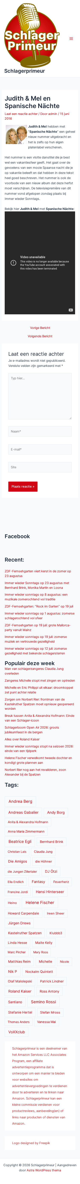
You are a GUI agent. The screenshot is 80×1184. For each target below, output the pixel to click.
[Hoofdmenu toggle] (71, 38)
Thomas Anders (18, 1022)
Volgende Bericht (40, 336)
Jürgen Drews (19, 923)
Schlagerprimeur (24, 71)
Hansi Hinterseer (50, 892)
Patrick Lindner (52, 981)
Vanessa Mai (46, 1022)
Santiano (15, 1002)
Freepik (44, 1143)
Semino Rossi (43, 1001)
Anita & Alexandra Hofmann (28, 822)
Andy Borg (56, 812)
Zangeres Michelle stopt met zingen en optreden (40, 680)
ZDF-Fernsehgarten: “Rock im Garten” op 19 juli (39, 606)
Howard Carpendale (23, 913)
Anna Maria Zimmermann (26, 831)
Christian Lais (17, 851)
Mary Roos (40, 952)
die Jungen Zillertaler (22, 871)
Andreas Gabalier (23, 812)
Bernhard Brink (51, 842)
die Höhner (43, 861)
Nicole (64, 962)
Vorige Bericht (40, 328)
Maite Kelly (43, 943)
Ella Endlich (16, 882)
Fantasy (38, 882)
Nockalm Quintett (39, 972)
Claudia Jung (43, 852)
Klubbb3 (55, 933)
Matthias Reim (19, 962)
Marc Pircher (17, 952)
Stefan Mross (50, 1012)
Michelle (45, 962)
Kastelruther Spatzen (25, 933)
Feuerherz (61, 882)
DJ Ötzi (51, 871)
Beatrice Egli (20, 841)
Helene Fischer (40, 902)
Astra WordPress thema (44, 1170)
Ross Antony (49, 991)
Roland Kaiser (19, 991)
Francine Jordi (18, 892)
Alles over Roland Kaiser (22, 739)
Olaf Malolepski (20, 981)
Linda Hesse (17, 943)
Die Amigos (17, 861)
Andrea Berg (20, 801)
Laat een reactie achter (21, 114)
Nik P (12, 971)
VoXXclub (16, 1032)
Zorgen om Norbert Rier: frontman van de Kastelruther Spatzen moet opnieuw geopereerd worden (39, 704)
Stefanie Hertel (20, 1012)
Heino (12, 903)
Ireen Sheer (55, 913)
